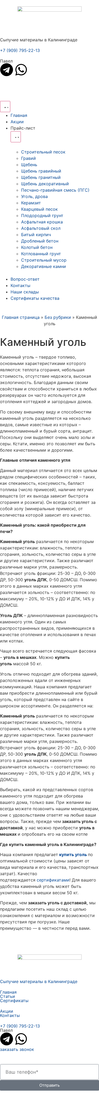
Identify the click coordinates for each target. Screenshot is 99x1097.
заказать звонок (17, 1049)
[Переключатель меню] (5, 106)
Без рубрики (58, 317)
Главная (8, 992)
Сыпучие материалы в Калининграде (38, 981)
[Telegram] (6, 69)
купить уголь (73, 854)
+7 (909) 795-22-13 (20, 50)
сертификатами (53, 880)
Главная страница (21, 317)
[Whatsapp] (21, 69)
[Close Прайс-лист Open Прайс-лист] (16, 136)
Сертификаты (14, 1000)
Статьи (7, 996)
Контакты (10, 1015)
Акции (6, 1011)
